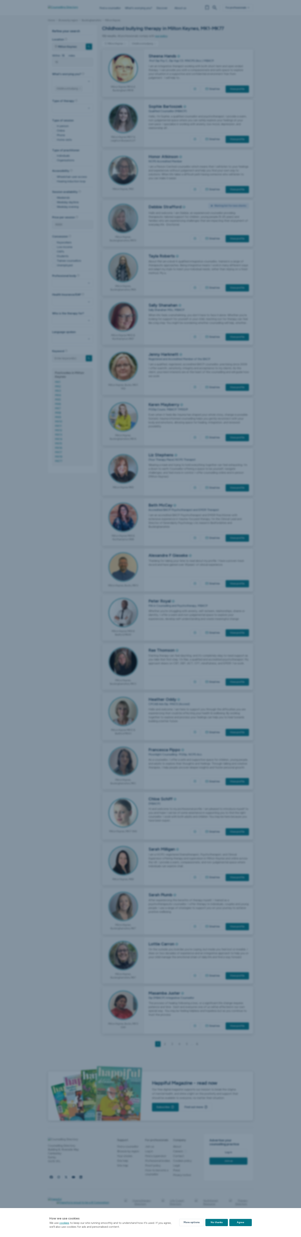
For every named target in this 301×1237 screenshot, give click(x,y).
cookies (64, 1223)
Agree (240, 1222)
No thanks (217, 1222)
